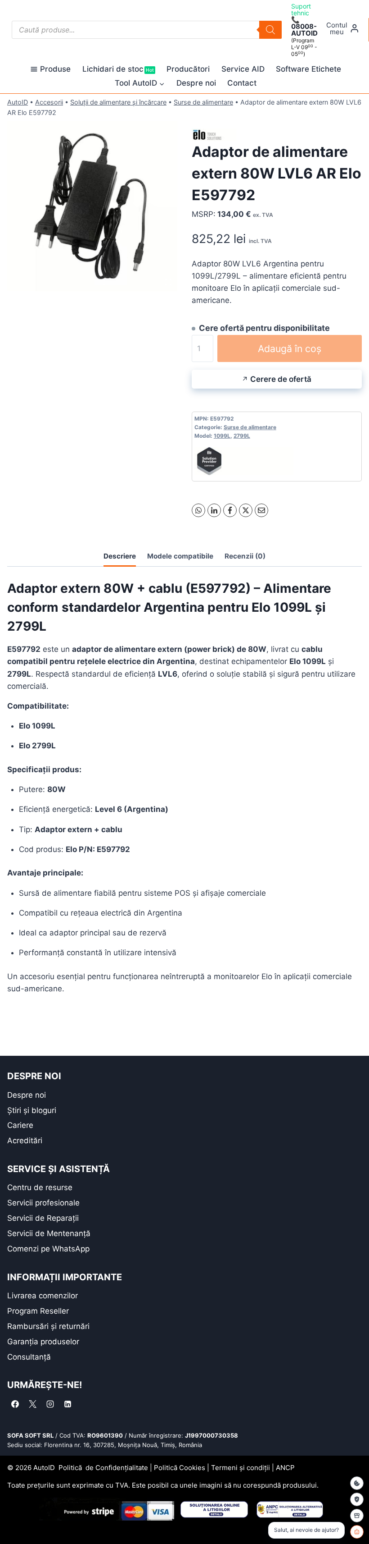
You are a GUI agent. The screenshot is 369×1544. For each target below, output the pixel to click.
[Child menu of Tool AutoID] (140, 83)
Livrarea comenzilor (42, 1295)
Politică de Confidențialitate (103, 1467)
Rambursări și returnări (48, 1326)
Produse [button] (55, 68)
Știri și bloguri (31, 1110)
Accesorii (49, 102)
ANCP (285, 1467)
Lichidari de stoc (118, 68)
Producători (188, 68)
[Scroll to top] (13, 1521)
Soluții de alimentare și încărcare (118, 102)
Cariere (20, 1125)
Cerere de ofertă (280, 379)
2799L (242, 435)
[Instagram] (50, 1403)
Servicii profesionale (43, 1202)
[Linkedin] (67, 1403)
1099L (222, 435)
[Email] (261, 510)
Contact (241, 82)
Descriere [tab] (120, 556)
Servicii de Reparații (43, 1218)
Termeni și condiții (240, 1467)
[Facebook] (230, 510)
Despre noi (196, 82)
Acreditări (24, 1140)
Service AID (243, 68)
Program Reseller (38, 1310)
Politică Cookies (179, 1467)
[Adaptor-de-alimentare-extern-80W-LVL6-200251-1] (92, 206)
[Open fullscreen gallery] (168, 282)
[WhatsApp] (198, 510)
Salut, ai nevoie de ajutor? (306, 1529)
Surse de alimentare (203, 102)
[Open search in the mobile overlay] (147, 30)
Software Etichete (308, 68)
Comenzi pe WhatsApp (48, 1248)
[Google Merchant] (357, 1515)
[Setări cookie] (357, 1483)
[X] (245, 510)
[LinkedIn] (214, 510)
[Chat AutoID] (357, 1532)
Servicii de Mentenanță (48, 1233)
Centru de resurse (39, 1187)
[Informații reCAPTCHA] (357, 1499)
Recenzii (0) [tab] (245, 556)
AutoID (17, 102)
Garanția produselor (43, 1341)
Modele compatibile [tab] (180, 556)
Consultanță (29, 1356)
